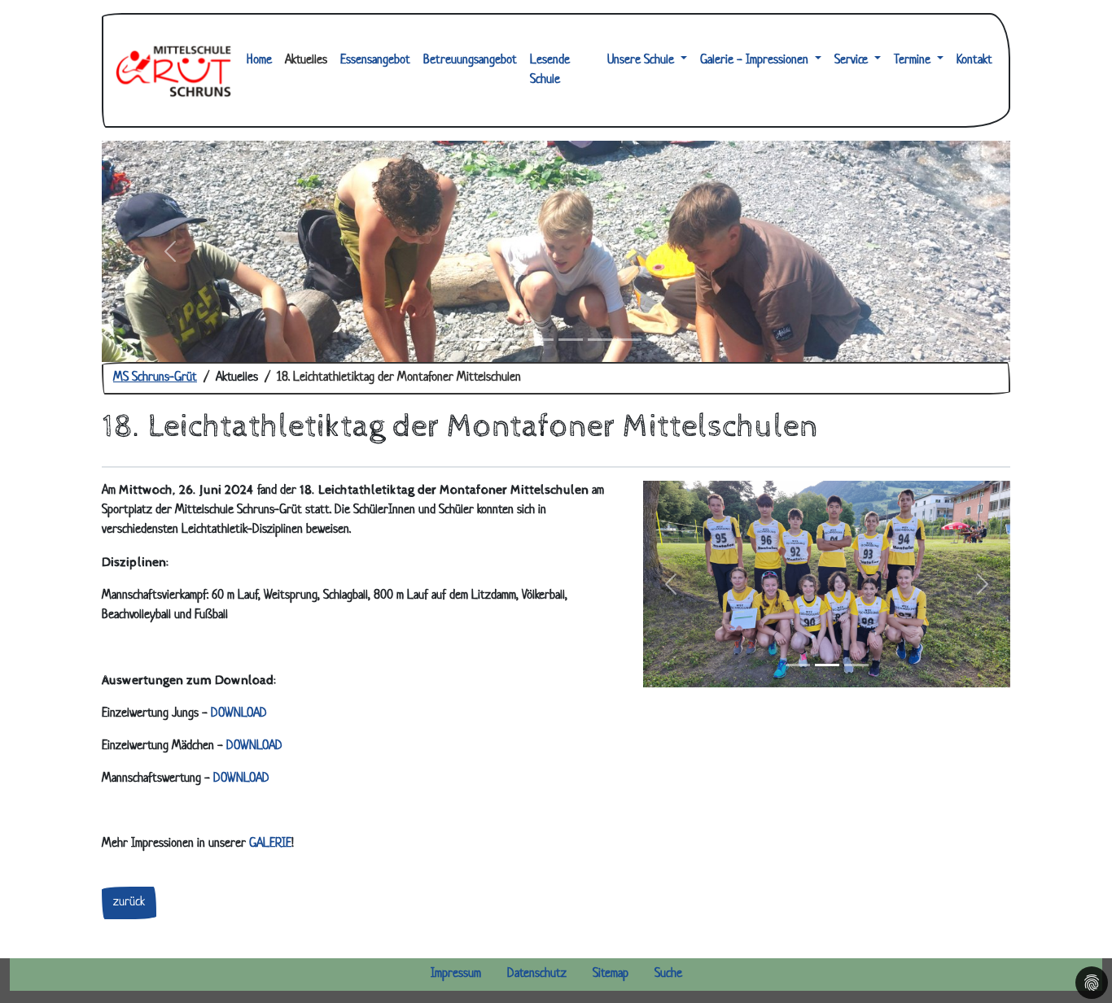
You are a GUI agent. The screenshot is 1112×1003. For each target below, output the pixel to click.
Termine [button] (914, 61)
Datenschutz (537, 974)
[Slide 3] (512, 339)
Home (259, 61)
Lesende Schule (550, 70)
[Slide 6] (600, 339)
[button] (670, 584)
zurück (129, 902)
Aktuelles (306, 61)
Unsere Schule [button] (642, 61)
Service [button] (852, 61)
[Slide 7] (629, 339)
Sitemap (610, 974)
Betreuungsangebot (470, 61)
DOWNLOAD (239, 714)
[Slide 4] (541, 339)
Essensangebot (375, 61)
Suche (668, 974)
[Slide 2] (483, 339)
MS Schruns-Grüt (155, 378)
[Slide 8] (658, 339)
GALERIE (270, 844)
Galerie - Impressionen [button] (756, 61)
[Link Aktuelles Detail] (173, 70)
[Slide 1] (453, 339)
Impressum (456, 974)
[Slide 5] (570, 339)
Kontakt (974, 61)
